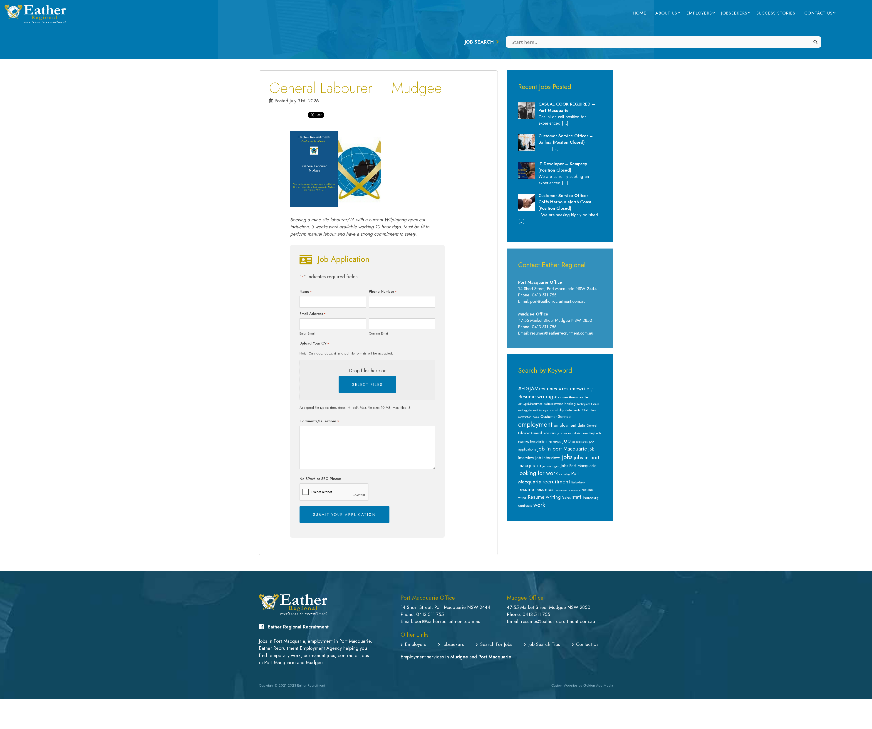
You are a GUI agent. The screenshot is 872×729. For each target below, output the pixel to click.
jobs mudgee (551, 466)
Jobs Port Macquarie (579, 466)
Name (306, 291)
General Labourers (543, 433)
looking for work (538, 473)
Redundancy (578, 482)
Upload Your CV (314, 343)
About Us (666, 13)
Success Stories (775, 13)
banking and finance (588, 404)
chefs (593, 410)
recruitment (556, 481)
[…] (565, 123)
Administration (553, 403)
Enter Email (307, 333)
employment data (569, 425)
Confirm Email (379, 333)
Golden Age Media (598, 685)
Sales (566, 497)
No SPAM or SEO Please (320, 478)
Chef (585, 410)
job (566, 440)
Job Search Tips (544, 644)
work (539, 505)
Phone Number (383, 291)
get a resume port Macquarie (572, 433)
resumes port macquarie (567, 490)
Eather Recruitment (311, 685)
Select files (367, 384)
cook (536, 417)
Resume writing (544, 496)
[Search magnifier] (815, 42)
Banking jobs (525, 410)
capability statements (565, 410)
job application (580, 441)
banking (570, 403)
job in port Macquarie (562, 449)
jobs (567, 457)
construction (524, 417)
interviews (553, 441)
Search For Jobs (496, 644)
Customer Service (555, 416)
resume (526, 489)
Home (639, 13)
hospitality (537, 441)
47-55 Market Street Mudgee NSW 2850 (548, 607)
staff (576, 496)
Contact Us (818, 13)
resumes (544, 489)
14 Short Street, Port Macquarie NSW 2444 (445, 607)
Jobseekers (734, 13)
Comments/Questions (319, 421)
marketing (564, 474)
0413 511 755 (430, 614)
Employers (699, 13)
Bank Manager (541, 410)
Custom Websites (564, 685)
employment (535, 424)
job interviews (547, 458)
